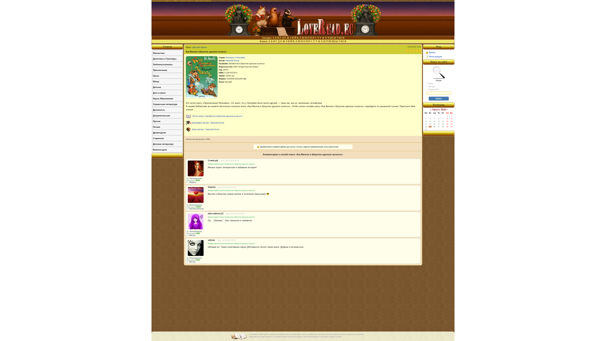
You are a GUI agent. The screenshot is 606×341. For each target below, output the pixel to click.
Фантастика (159, 52)
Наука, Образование (163, 98)
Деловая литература (163, 143)
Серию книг (433, 89)
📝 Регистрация (434, 56)
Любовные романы (163, 64)
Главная (167, 46)
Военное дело (160, 149)
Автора (431, 86)
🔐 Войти (430, 52)
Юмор (156, 81)
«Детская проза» (199, 47)
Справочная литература (165, 104)
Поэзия (156, 126)
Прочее (156, 121)
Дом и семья (159, 92)
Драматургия (159, 132)
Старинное (158, 138)
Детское (157, 87)
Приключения (160, 70)
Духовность (159, 109)
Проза (156, 75)
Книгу (430, 83)
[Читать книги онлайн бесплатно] (303, 35)
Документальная (161, 115)
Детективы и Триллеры (164, 58)
